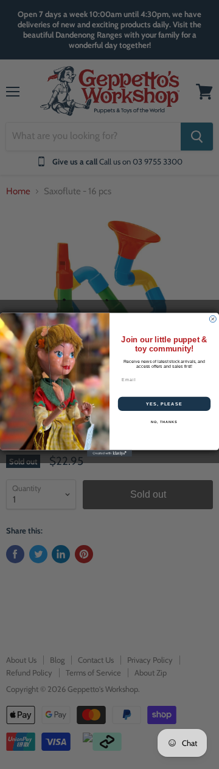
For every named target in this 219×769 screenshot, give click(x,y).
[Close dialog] (212, 319)
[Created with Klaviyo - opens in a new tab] (109, 453)
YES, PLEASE (164, 403)
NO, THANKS (164, 422)
